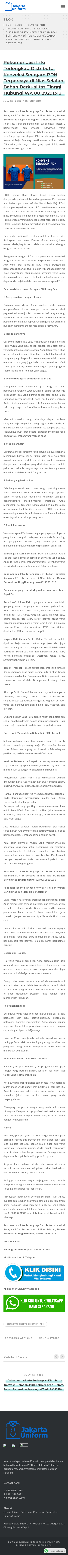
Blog (18, 25)
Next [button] (62, 1356)
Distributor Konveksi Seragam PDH (25, 1324)
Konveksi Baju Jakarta (39, 1545)
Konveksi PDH (35, 25)
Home (7, 25)
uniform (35, 101)
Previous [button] (56, 1356)
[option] (34, 1381)
